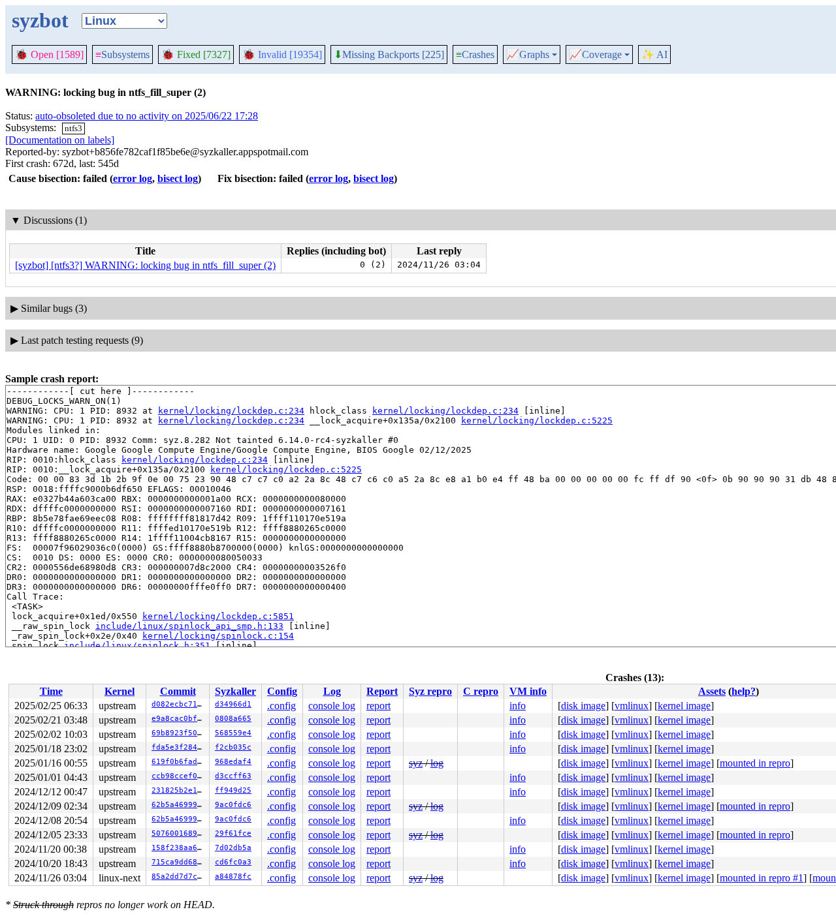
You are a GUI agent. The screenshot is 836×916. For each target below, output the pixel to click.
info (517, 705)
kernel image (684, 705)
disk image (583, 705)
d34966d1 (233, 704)
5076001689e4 (179, 833)
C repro (480, 691)
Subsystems (122, 54)
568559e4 (233, 733)
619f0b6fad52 (179, 761)
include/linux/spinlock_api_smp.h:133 (189, 626)
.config (281, 705)
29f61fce (233, 833)
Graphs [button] (527, 55)
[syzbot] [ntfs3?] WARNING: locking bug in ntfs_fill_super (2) (145, 265)
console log (331, 705)
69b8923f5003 (179, 733)
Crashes (475, 54)
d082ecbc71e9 (179, 704)
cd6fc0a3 (233, 862)
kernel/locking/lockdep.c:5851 (218, 616)
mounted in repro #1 (761, 877)
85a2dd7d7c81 (179, 876)
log (436, 763)
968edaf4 (233, 761)
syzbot (40, 20)
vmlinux (632, 705)
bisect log (177, 178)
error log (132, 178)
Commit (178, 691)
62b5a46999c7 (179, 805)
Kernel (119, 691)
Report (382, 691)
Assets (712, 691)
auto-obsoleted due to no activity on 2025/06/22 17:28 (146, 115)
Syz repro (430, 691)
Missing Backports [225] (389, 55)
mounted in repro (755, 763)
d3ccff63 (233, 776)
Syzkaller (235, 691)
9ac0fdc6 (233, 805)
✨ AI (654, 54)
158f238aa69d (179, 848)
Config (282, 691)
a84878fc (233, 876)
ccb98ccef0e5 (179, 776)
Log (332, 691)
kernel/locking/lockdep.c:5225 (537, 420)
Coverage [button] (595, 55)
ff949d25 (233, 790)
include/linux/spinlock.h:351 (137, 645)
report (378, 705)
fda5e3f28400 (179, 747)
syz (416, 763)
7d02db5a (233, 848)
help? (744, 691)
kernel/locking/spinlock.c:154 (218, 636)
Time (51, 691)
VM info (528, 691)
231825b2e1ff (179, 790)
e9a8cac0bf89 (179, 718)
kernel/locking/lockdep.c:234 (231, 411)
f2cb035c (233, 747)
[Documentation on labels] (59, 139)
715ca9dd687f (179, 862)
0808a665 (233, 718)
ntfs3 (73, 128)
